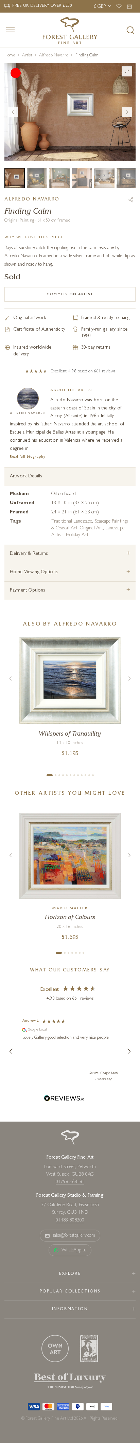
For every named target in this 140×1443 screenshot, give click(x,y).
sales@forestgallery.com (74, 1235)
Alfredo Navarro (53, 56)
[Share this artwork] (131, 200)
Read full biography (28, 457)
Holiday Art (77, 535)
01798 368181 (70, 1182)
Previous (13, 112)
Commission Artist (70, 294)
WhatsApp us (74, 1250)
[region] (70, 1051)
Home (9, 56)
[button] (11, 1051)
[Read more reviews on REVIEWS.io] (64, 1099)
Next (127, 112)
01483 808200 (70, 1220)
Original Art (91, 528)
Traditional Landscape (71, 521)
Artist (27, 56)
